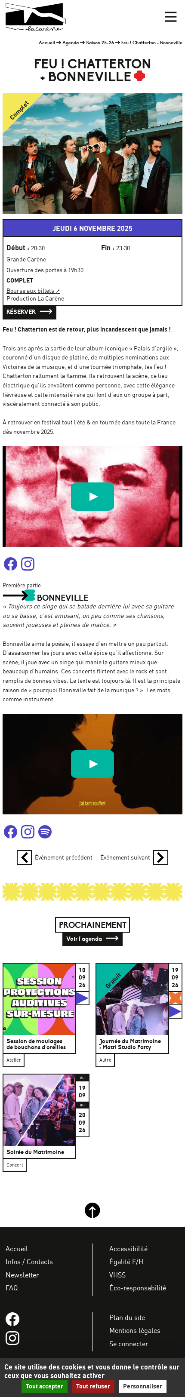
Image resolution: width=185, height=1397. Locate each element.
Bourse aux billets (30, 291)
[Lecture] (92, 496)
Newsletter (22, 1275)
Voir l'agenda (84, 939)
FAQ (12, 1287)
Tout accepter (44, 1386)
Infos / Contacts (29, 1261)
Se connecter (128, 1343)
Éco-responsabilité (137, 1287)
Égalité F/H (126, 1261)
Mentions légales (134, 1330)
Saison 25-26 (100, 43)
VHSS (117, 1275)
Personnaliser (142, 1386)
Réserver (21, 312)
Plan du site (127, 1317)
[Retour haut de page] (92, 1216)
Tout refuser (93, 1386)
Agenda (70, 43)
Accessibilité (128, 1248)
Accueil (47, 43)
